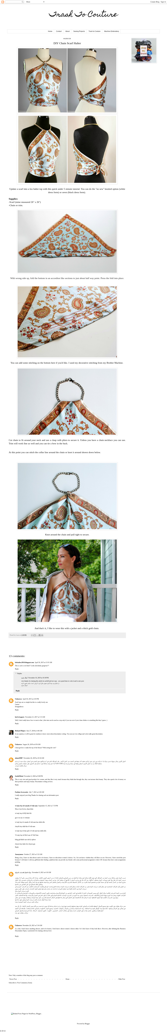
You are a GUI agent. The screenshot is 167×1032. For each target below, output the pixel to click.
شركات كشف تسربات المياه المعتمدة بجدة (26, 902)
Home (50, 31)
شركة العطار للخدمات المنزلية (23, 872)
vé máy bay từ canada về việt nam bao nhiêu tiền (30, 822)
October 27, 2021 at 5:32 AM (33, 854)
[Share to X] (37, 635)
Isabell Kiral (19, 776)
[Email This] (32, 635)
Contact (59, 31)
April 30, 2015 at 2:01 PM (31, 699)
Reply (17, 669)
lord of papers (19, 717)
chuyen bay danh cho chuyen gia (25, 844)
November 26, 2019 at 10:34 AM (33, 758)
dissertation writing (60, 734)
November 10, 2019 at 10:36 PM (38, 678)
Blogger (87, 1024)
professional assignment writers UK (91, 860)
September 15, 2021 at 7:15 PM (48, 806)
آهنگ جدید (24, 678)
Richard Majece (20, 731)
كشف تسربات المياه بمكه (22, 891)
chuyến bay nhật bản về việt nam (25, 826)
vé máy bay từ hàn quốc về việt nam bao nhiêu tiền (30, 831)
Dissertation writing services (44, 782)
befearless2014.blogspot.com (24, 662)
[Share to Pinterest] (42, 635)
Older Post (121, 979)
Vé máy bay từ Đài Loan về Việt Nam (26, 835)
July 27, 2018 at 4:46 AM (34, 731)
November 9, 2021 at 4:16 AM (41, 872)
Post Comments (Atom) (24, 983)
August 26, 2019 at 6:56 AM (31, 744)
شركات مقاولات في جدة (21, 913)
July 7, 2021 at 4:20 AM (36, 792)
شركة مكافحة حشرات (21, 766)
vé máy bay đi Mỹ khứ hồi (23, 813)
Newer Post (13, 979)
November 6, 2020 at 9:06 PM (33, 776)
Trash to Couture (94, 31)
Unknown (18, 699)
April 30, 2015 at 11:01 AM (43, 662)
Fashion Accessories (21, 792)
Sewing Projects (79, 31)
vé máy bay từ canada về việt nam (26, 806)
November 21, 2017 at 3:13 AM (35, 717)
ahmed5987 (19, 758)
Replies (19, 674)
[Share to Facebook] (39, 635)
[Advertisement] (39, 648)
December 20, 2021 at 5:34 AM (32, 925)
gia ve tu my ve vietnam (22, 818)
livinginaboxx (19, 707)
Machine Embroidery (111, 31)
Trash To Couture (83, 15)
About (67, 31)
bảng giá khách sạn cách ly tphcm (25, 839)
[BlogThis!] (34, 635)
